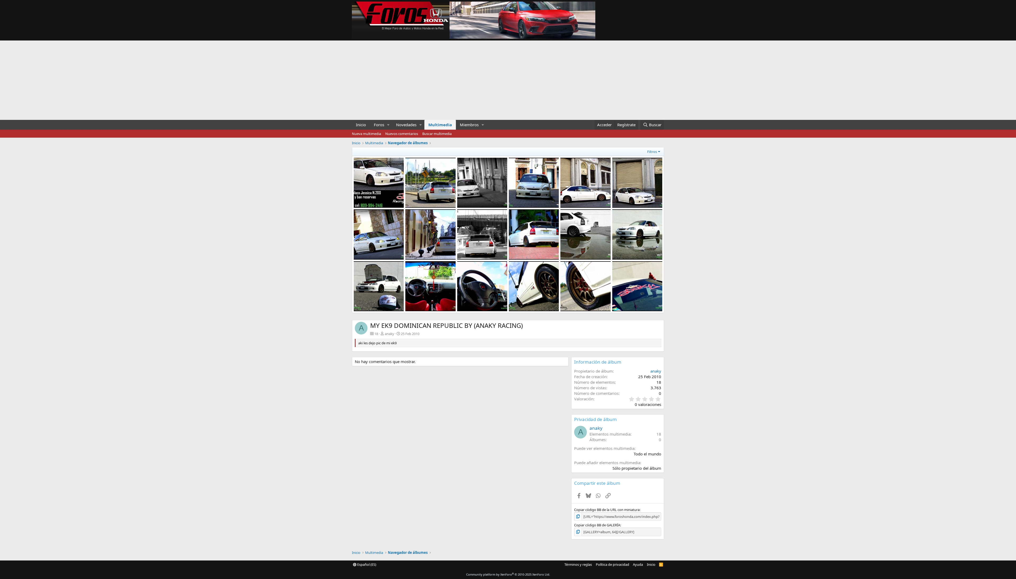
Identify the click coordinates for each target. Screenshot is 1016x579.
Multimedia (440, 124)
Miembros (469, 124)
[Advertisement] (508, 80)
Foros (379, 124)
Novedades (406, 124)
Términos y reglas (578, 564)
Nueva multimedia (366, 133)
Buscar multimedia (437, 133)
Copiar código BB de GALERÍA (597, 525)
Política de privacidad (612, 564)
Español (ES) (366, 564)
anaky (389, 333)
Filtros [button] (652, 151)
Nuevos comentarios (401, 133)
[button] (388, 125)
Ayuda (638, 564)
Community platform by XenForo (508, 574)
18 (658, 434)
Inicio (361, 124)
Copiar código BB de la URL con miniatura (606, 509)
